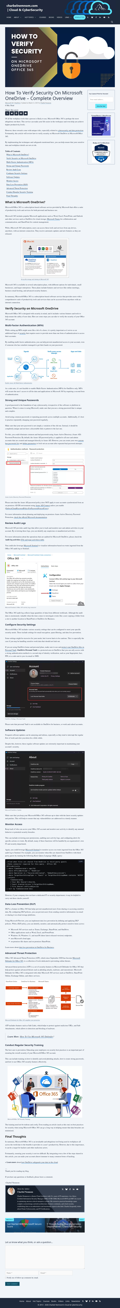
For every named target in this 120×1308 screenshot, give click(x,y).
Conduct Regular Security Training (19, 192)
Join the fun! (101, 106)
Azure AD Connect (43, 505)
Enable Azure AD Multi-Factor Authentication (18, 383)
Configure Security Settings (16, 173)
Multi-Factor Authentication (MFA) (20, 162)
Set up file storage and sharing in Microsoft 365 (35, 279)
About (16, 17)
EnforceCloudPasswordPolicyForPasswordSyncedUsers (27, 508)
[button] (112, 22)
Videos (59, 17)
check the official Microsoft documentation (30, 517)
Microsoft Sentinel (31, 545)
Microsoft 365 (9, 103)
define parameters (29, 443)
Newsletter (79, 17)
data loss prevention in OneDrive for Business (36, 947)
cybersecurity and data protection (70, 130)
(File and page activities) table (32, 539)
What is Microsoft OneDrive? (17, 154)
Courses (42, 17)
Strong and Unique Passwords (17, 165)
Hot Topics (29, 17)
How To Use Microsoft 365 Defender (36, 1036)
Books (51, 17)
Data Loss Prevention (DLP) (17, 184)
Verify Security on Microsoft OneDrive (21, 158)
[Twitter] (88, 17)
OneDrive (17, 103)
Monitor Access (12, 180)
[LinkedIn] (100, 17)
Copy (81, 861)
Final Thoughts (12, 195)
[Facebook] (96, 17)
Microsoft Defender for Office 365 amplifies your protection (22, 1020)
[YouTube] (104, 17)
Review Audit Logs (13, 169)
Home (9, 17)
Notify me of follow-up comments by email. (22, 1277)
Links (67, 17)
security (23, 333)
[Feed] (109, 17)
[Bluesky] (92, 17)
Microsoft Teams (53, 219)
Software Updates (13, 177)
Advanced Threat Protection (17, 188)
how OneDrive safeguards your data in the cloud (39, 1162)
